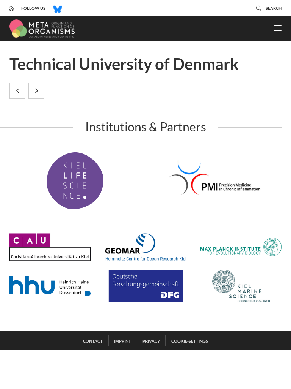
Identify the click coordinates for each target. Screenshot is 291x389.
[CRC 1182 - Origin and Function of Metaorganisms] (42, 28)
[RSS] (11, 8)
